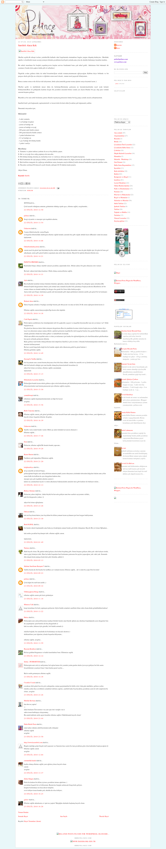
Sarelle (27, 175)
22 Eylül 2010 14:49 (33, 353)
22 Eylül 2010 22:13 (33, 485)
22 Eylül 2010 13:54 (33, 222)
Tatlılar (116, 209)
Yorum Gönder (23, 812)
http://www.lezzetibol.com (33, 742)
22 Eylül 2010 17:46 (33, 436)
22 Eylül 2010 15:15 (33, 374)
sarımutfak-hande (30, 760)
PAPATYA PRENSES (31, 262)
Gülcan (26, 511)
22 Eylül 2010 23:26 (33, 506)
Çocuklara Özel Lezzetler (123, 144)
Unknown (27, 228)
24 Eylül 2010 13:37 (33, 773)
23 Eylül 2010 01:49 (33, 542)
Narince (26, 548)
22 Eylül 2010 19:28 (33, 448)
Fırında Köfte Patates (128, 412)
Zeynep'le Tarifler (30, 359)
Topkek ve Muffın (120, 212)
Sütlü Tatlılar (118, 203)
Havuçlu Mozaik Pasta (129, 349)
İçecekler (117, 168)
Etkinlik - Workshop (121, 159)
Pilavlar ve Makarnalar (122, 194)
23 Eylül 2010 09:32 (33, 586)
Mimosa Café (28, 604)
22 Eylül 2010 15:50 (33, 389)
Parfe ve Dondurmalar (121, 188)
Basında (117, 138)
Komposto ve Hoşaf (121, 177)
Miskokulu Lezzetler (31, 380)
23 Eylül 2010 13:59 (33, 643)
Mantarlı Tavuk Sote (128, 364)
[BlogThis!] (21, 183)
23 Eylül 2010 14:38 (33, 676)
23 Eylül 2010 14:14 (33, 656)
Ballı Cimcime (29, 410)
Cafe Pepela (28, 319)
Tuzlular (117, 215)
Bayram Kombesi (30, 649)
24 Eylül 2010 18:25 (33, 794)
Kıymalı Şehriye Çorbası (129, 379)
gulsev (26, 799)
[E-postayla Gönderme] (58, 188)
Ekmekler (117, 156)
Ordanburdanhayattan (31, 246)
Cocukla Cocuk (29, 682)
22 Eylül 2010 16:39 (33, 420)
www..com (124, 309)
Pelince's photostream (127, 315)
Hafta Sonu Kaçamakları (122, 165)
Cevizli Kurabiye (127, 394)
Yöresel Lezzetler (120, 218)
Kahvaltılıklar (119, 171)
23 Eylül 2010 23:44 (33, 718)
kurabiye (117, 180)
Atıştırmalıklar (119, 136)
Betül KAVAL (28, 524)
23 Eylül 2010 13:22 (33, 611)
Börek (116, 141)
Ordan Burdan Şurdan (121, 185)
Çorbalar (117, 150)
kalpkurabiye (28, 467)
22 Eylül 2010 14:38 (33, 295)
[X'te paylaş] (24, 183)
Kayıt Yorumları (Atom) (32, 821)
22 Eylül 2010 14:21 (33, 256)
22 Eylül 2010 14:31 (33, 274)
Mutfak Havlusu (29, 700)
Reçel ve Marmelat (120, 197)
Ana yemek (118, 133)
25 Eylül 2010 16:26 (33, 806)
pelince (26, 215)
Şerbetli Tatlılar (119, 206)
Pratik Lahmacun (127, 430)
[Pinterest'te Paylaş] (29, 183)
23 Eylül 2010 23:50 (33, 736)
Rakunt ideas (28, 301)
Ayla (25, 280)
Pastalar (117, 191)
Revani (123, 448)
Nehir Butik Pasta (30, 724)
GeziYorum (118, 162)
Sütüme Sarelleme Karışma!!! (34, 566)
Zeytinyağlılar (119, 221)
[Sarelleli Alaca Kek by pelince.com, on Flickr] (26, 51)
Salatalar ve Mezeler (121, 200)
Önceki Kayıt (104, 816)
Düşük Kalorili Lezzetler (122, 153)
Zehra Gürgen (29, 779)
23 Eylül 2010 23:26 (33, 695)
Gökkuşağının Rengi (31, 591)
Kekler (30, 190)
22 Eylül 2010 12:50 (33, 210)
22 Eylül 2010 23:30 (33, 518)
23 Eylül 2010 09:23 (33, 573)
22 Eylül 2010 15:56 (33, 405)
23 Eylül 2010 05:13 (33, 560)
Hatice (26, 617)
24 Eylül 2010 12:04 (33, 755)
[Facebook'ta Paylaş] (26, 183)
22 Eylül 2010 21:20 (33, 461)
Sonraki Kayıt (23, 816)
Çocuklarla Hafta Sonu (122, 147)
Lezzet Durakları (120, 183)
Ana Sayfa (63, 816)
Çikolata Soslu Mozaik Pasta (131, 331)
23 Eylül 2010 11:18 (33, 598)
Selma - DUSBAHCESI (32, 661)
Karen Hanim (28, 454)
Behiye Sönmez (29, 491)
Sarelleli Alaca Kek (27, 45)
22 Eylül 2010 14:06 (33, 240)
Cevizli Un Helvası (127, 463)
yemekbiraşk (28, 395)
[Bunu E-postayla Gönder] (19, 183)
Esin (25, 442)
